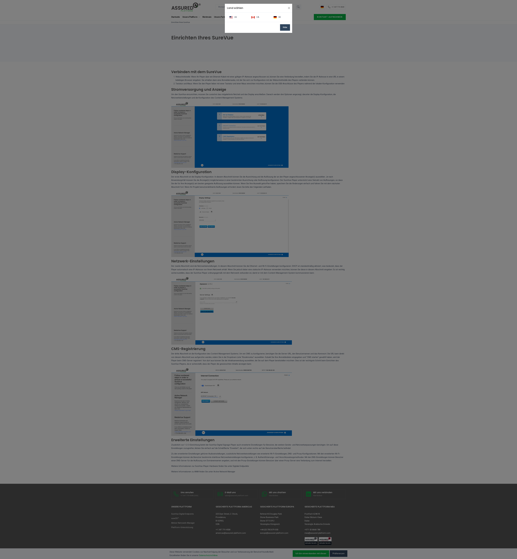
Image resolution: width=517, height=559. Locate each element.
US (235, 17)
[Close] (289, 8)
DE (279, 17)
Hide (285, 27)
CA (257, 17)
